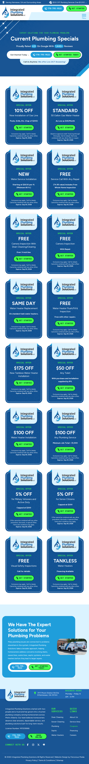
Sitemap (60, 760)
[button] (84, 16)
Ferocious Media (77, 757)
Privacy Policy (31, 760)
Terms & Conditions (47, 760)
